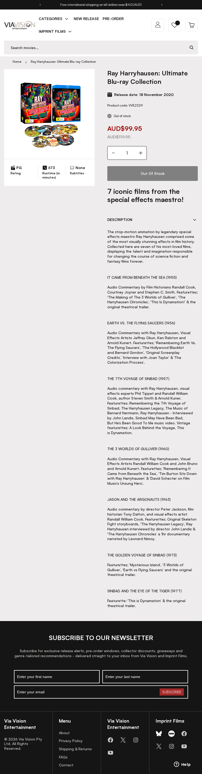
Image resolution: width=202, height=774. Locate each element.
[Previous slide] (40, 4)
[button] (174, 25)
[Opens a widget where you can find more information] (182, 764)
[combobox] (94, 47)
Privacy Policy (71, 740)
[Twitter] (123, 740)
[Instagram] (136, 740)
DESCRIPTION (119, 219)
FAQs (63, 757)
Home (17, 62)
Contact (66, 765)
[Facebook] (110, 740)
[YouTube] (110, 752)
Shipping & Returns (75, 749)
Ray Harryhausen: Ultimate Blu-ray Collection (63, 62)
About (64, 732)
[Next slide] (162, 4)
